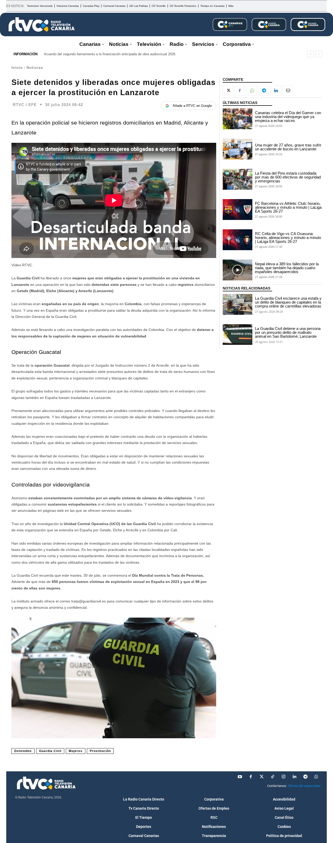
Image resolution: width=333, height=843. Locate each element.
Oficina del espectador (304, 786)
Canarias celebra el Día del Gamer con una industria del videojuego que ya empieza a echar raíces (288, 116)
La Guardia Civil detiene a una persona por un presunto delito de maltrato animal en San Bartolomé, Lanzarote (288, 332)
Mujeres (75, 751)
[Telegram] (264, 90)
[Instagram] (283, 777)
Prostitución (100, 751)
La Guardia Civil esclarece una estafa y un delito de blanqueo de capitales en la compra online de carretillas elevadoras (288, 302)
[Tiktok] (272, 777)
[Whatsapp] (316, 777)
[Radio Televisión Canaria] (41, 24)
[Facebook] (240, 90)
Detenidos (23, 751)
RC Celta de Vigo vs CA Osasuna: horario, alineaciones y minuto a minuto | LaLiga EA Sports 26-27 (288, 237)
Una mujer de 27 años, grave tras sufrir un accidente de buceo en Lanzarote (288, 147)
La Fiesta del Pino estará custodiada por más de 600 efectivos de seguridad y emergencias (288, 177)
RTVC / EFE (25, 105)
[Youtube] (240, 777)
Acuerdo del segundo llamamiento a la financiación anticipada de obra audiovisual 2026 (109, 54)
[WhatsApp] (252, 90)
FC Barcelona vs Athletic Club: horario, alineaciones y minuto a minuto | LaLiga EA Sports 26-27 (288, 207)
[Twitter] (262, 777)
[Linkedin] (276, 90)
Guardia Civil (50, 751)
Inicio (17, 67)
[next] (319, 54)
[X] (228, 90)
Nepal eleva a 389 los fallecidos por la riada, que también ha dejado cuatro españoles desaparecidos (287, 268)
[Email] (288, 90)
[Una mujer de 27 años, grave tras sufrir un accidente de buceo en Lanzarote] (237, 149)
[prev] (310, 54)
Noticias (35, 67)
